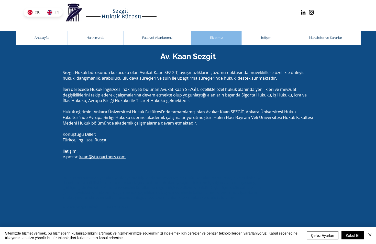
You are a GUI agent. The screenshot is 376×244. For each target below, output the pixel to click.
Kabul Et (352, 235)
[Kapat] (370, 235)
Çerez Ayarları (322, 235)
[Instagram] (311, 12)
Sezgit (121, 10)
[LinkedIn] (303, 12)
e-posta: (94, 157)
